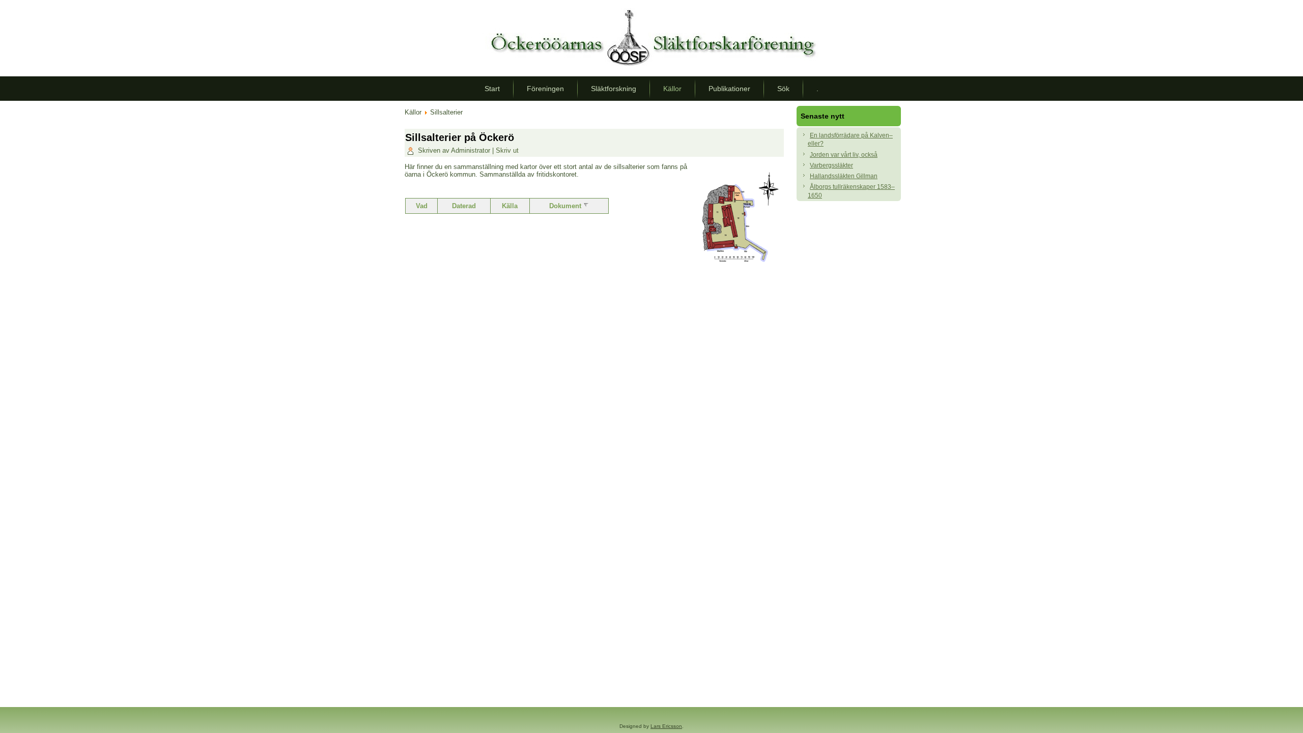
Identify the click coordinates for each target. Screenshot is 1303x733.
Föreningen (545, 88)
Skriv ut (507, 150)
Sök (783, 88)
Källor (672, 88)
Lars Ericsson (666, 726)
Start (492, 88)
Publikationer (729, 88)
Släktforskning (613, 88)
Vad (422, 206)
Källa (510, 206)
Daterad (464, 206)
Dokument (566, 206)
